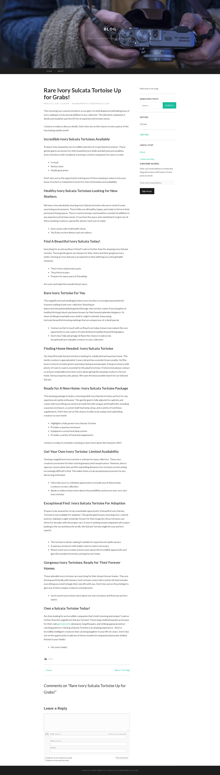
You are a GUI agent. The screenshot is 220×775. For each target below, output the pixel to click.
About (61, 71)
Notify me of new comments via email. (59, 758)
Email (55, 734)
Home (49, 71)
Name (55, 741)
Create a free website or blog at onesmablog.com (110, 770)
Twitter (144, 135)
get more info (64, 623)
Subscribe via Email (149, 164)
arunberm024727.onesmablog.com (90, 103)
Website (53, 748)
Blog (110, 29)
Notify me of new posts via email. (57, 760)
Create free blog (147, 159)
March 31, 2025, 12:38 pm (56, 103)
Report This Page (122, 670)
